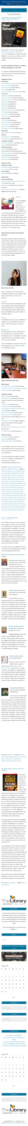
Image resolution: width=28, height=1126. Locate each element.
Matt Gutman (15, 491)
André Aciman (11, 471)
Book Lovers (4, 108)
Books (15, 467)
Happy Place (4, 104)
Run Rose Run (5, 185)
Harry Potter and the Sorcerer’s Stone (11, 554)
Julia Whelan (20, 487)
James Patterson (8, 485)
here (16, 929)
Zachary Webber (11, 510)
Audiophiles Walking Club (11, 473)
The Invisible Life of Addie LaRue (9, 83)
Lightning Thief (5, 761)
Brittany (10, 20)
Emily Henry (18, 479)
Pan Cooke (17, 495)
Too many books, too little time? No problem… (12, 769)
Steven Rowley (18, 501)
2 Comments (14, 771)
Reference (4, 469)
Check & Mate (20, 477)
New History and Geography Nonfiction (14, 1041)
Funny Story (4, 439)
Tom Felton (4, 508)
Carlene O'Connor (12, 475)
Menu (14, 10)
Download (9, 227)
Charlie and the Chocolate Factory (10, 757)
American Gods (5, 159)
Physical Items (5, 329)
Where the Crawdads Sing (8, 143)
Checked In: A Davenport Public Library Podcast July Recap (11, 18)
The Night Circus (9, 506)
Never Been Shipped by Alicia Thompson (14, 1043)
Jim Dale (6, 487)
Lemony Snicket (17, 759)
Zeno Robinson (20, 510)
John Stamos (12, 487)
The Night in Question (20, 506)
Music (22, 493)
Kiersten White (15, 489)
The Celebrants (14, 504)
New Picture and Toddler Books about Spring (14, 1046)
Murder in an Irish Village (13, 493)
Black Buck (4, 173)
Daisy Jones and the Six (7, 153)
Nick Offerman (10, 495)
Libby (21, 489)
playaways (10, 497)
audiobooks (21, 754)
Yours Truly (4, 120)
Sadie (2, 155)
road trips (18, 761)
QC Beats (4, 301)
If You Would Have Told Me (8, 386)
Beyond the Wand (6, 167)
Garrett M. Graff (9, 483)
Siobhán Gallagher (8, 501)
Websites (15, 469)
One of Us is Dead (6, 157)
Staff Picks (10, 469)
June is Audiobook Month (9, 518)
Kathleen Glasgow (6, 489)
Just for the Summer (6, 122)
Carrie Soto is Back (6, 97)
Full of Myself (16, 481)
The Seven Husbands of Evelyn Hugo (10, 91)
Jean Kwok (15, 485)
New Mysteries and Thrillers (14, 1035)
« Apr (13, 997)
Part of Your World (6, 87)
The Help (3, 149)
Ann (10, 771)
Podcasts (19, 467)
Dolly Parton (11, 479)
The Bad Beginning (14, 590)
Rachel (9, 519)
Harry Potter (9, 759)
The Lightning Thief (15, 688)
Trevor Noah (11, 508)
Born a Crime (4, 169)
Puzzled (7, 499)
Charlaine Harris (11, 477)
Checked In (4, 479)
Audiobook (18, 471)
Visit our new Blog (16, 3)
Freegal (3, 317)
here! (10, 452)
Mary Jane (8, 491)
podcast (16, 497)
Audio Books (10, 467)
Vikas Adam (18, 508)
